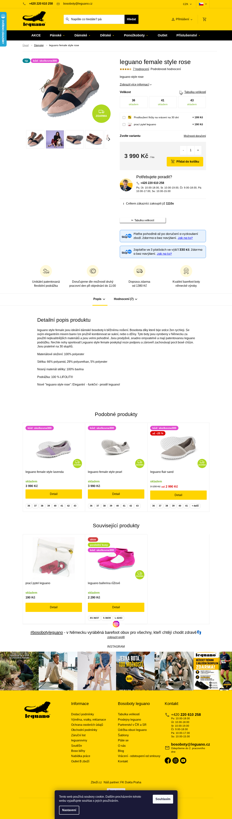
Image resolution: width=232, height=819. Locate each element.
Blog (121, 750)
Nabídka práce (80, 756)
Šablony (123, 735)
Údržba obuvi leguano (132, 729)
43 (75, 505)
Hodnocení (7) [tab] (124, 299)
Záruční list (78, 735)
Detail (54, 493)
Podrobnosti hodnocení (166, 69)
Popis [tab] (97, 299)
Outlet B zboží (80, 761)
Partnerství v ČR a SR (132, 724)
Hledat (131, 19)
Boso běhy (78, 750)
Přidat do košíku (187, 161)
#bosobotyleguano (46, 632)
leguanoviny (79, 740)
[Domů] (25, 45)
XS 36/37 (94, 618)
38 (42, 505)
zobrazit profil (116, 637)
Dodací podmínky (82, 714)
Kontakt (123, 761)
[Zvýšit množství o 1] (198, 150)
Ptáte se (123, 740)
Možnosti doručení (195, 135)
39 (48, 505)
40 (55, 505)
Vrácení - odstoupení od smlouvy (139, 756)
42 (68, 505)
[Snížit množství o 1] (183, 150)
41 (62, 505)
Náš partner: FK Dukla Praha (122, 782)
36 (29, 505)
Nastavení (69, 810)
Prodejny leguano (129, 719)
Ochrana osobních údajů (87, 724)
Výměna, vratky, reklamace (88, 719)
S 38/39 (107, 618)
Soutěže (76, 745)
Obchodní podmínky (84, 729)
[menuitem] (36, 35)
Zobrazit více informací (134, 84)
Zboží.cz (96, 782)
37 (35, 505)
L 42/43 (118, 618)
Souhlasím (163, 799)
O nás (122, 745)
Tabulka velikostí (195, 92)
